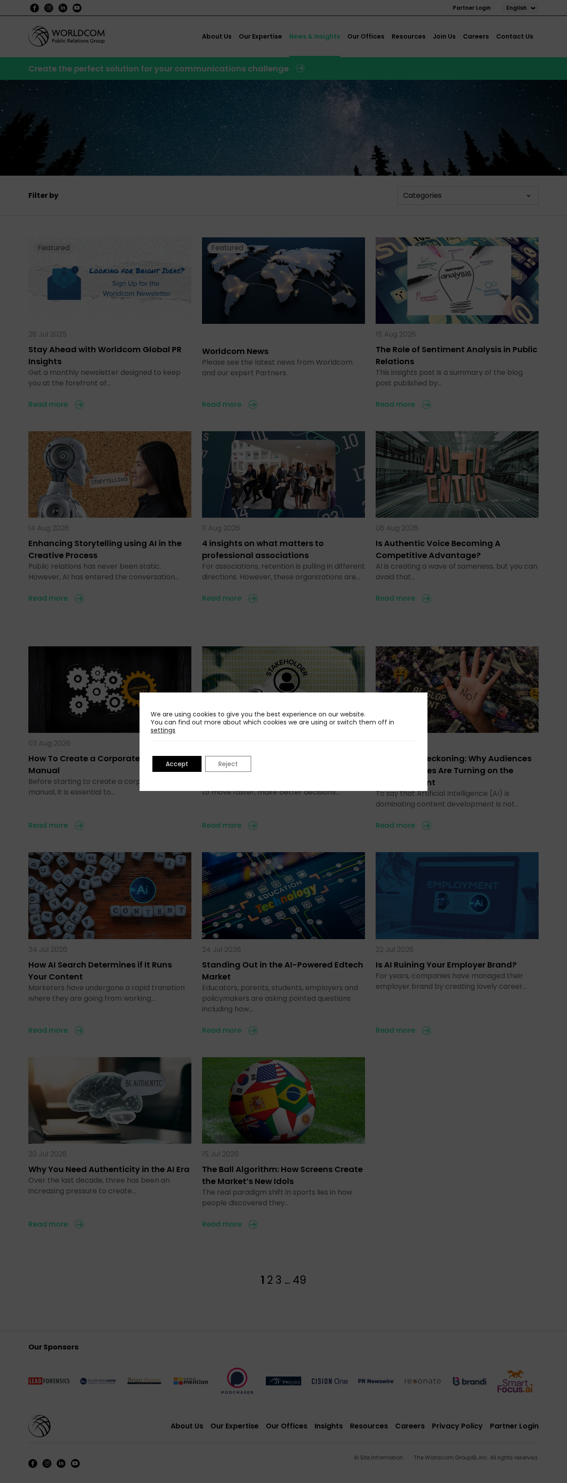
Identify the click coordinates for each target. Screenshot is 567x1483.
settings (163, 730)
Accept (177, 763)
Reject (228, 763)
